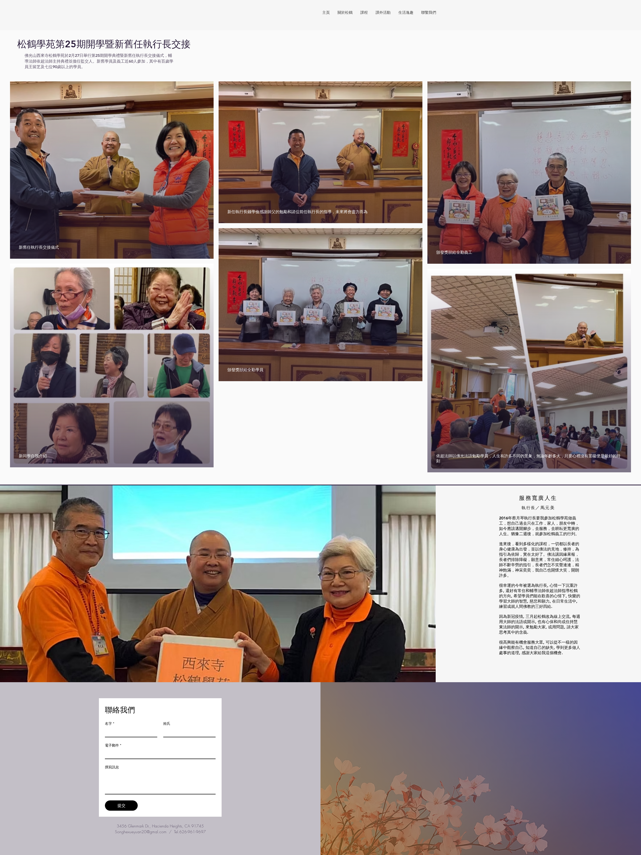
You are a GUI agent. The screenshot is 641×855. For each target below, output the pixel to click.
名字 (109, 724)
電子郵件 (113, 745)
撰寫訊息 (112, 767)
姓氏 (166, 724)
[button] (345, 12)
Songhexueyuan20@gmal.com (141, 831)
